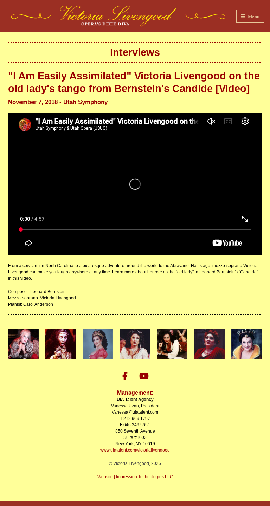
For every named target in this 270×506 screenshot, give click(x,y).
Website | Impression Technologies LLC (135, 476)
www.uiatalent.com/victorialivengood (135, 450)
